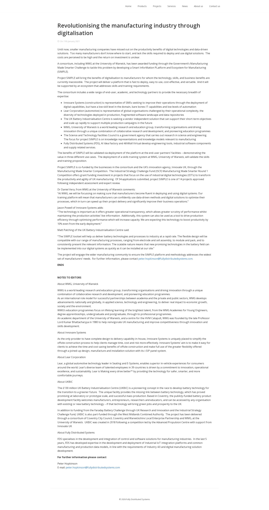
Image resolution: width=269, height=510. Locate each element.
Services (172, 6)
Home (128, 6)
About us (198, 6)
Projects (157, 6)
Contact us (214, 6)
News (185, 6)
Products (142, 6)
